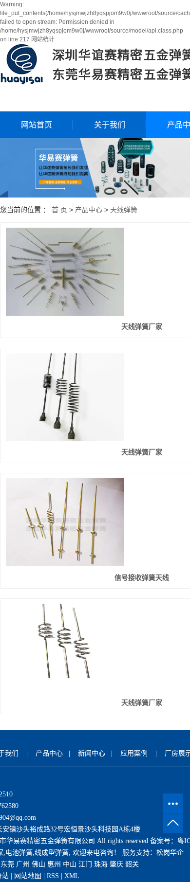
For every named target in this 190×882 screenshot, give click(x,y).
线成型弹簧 (52, 852)
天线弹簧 (123, 210)
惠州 (54, 864)
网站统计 (43, 39)
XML (71, 876)
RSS (53, 876)
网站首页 (36, 125)
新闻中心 (91, 753)
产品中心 (88, 210)
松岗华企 (170, 852)
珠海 (101, 864)
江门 (85, 864)
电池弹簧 (19, 852)
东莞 (7, 864)
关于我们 (109, 125)
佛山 (38, 864)
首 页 (59, 210)
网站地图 (27, 876)
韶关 (132, 864)
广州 (23, 864)
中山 (69, 864)
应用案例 (134, 753)
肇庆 (116, 864)
